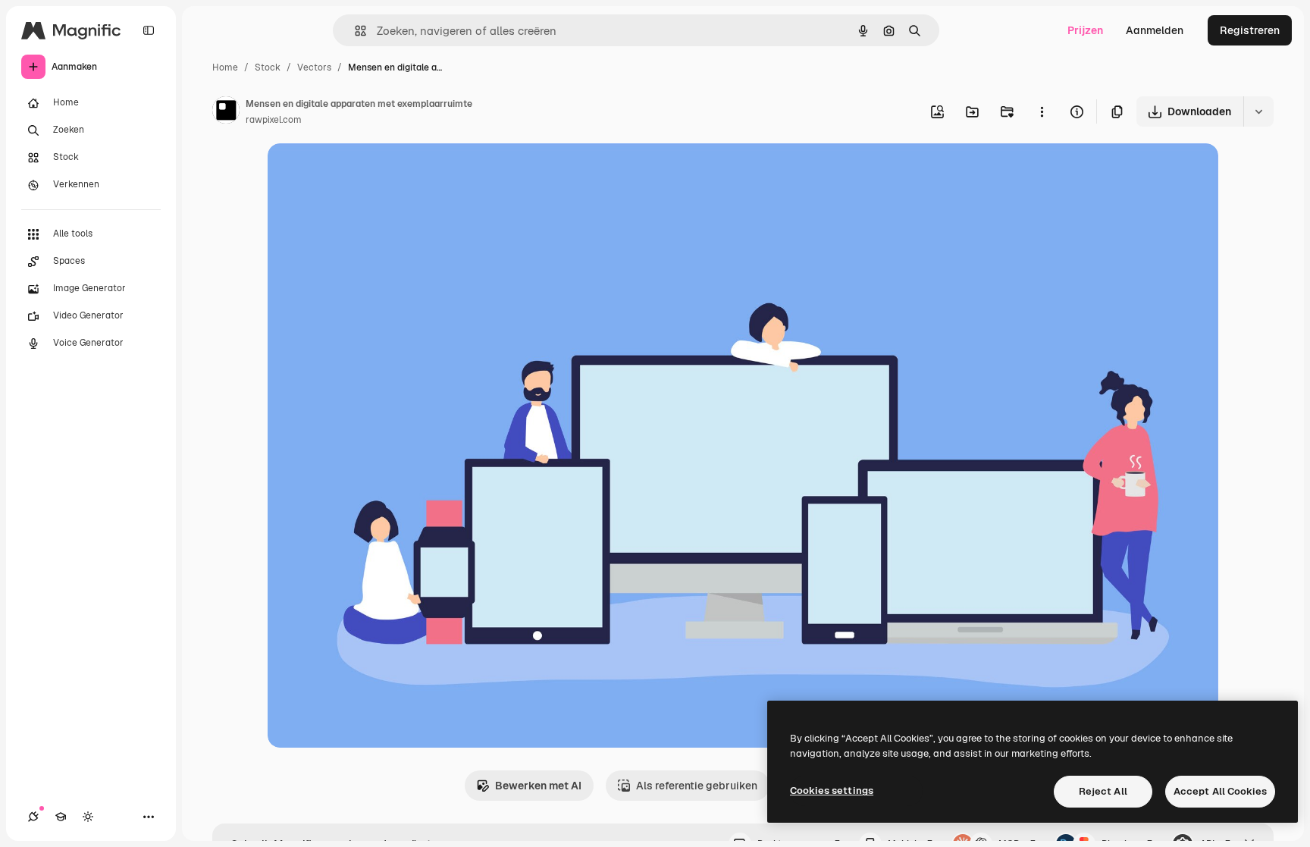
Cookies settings (831, 790)
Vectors (314, 67)
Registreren (1250, 30)
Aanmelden (1154, 30)
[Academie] (61, 817)
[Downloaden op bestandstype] (1258, 111)
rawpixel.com (274, 120)
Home (225, 67)
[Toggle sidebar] (148, 30)
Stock (267, 67)
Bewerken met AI (538, 785)
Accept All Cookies (1220, 791)
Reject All (1103, 791)
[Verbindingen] (33, 817)
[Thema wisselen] (88, 817)
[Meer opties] (1041, 111)
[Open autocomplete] (354, 30)
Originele (367, 172)
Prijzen (1085, 30)
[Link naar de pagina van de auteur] (226, 112)
